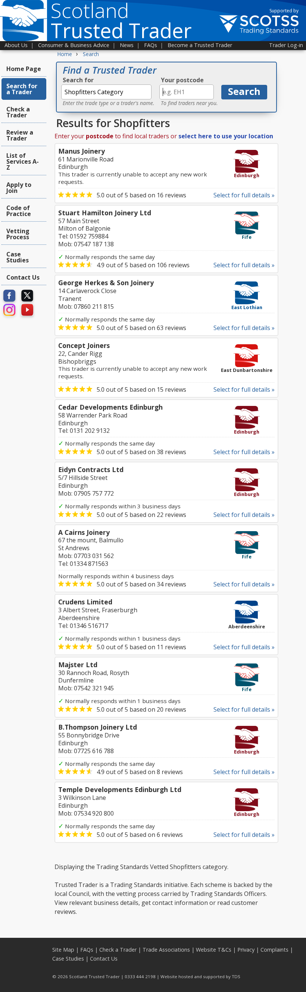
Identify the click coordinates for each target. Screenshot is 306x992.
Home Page (23, 69)
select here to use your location (225, 136)
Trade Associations (166, 949)
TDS (236, 976)
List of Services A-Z (22, 161)
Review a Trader (19, 135)
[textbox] (106, 91)
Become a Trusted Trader (200, 45)
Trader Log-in (286, 45)
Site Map (63, 949)
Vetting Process (17, 234)
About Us (16, 45)
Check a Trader (18, 112)
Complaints (274, 949)
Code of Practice (18, 211)
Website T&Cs (213, 949)
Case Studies (17, 257)
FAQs (150, 45)
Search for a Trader (21, 89)
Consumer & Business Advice (73, 45)
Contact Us (23, 277)
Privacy (246, 949)
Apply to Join (18, 188)
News (127, 45)
